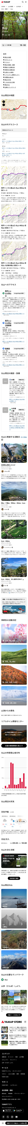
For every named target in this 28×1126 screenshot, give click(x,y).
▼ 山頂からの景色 (8, 72)
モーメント (10, 1057)
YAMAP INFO (5, 1085)
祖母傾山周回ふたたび (8, 465)
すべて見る (24, 437)
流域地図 (23, 1074)
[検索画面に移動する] (22, 2)
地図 (16, 1057)
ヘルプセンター (14, 1085)
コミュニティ (5, 1060)
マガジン (4, 1074)
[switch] (2, 1123)
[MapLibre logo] (22, 118)
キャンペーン (13, 1060)
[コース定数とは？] (10, 45)
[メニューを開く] (25, 2)
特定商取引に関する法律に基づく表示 (11, 1099)
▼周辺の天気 (7, 80)
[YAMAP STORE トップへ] (25, 1021)
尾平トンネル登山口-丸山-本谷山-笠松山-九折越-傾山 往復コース (13, 264)
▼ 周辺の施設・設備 (9, 65)
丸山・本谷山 (5, 541)
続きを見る (6, 315)
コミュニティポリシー (7, 1096)
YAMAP (3, 6)
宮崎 (6, 9)
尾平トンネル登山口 (8, 293)
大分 (2, 9)
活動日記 (4, 1057)
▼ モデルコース (7, 60)
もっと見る (22, 821)
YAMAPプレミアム (6, 1071)
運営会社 (4, 1093)
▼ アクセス (6, 62)
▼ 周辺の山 (6, 85)
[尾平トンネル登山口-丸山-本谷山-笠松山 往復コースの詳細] (14, 213)
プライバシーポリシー (19, 1093)
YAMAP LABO (5, 1077)
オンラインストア (17, 1071)
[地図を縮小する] (3, 105)
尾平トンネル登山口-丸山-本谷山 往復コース (13, 313)
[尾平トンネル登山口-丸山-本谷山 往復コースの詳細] (14, 176)
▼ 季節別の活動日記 (9, 70)
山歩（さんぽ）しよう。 (8, 1062)
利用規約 (10, 1093)
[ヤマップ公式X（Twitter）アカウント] (7, 1116)
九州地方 (18, 6)
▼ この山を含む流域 (9, 82)
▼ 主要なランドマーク (9, 87)
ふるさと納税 (11, 1074)
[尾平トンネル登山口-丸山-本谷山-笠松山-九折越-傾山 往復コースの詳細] (14, 251)
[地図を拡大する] (3, 101)
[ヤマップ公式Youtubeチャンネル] (16, 1116)
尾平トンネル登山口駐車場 (8, 322)
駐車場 (7, 348)
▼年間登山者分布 (8, 77)
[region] (14, 109)
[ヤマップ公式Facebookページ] (3, 1116)
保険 (17, 1074)
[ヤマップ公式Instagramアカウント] (12, 1116)
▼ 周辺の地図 (7, 57)
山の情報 (10, 6)
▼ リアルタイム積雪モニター (11, 75)
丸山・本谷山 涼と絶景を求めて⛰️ (12, 579)
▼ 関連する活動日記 (9, 67)
